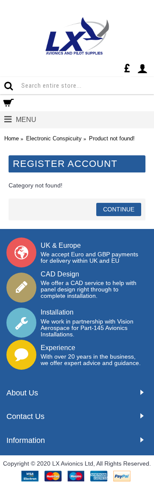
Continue (118, 209)
